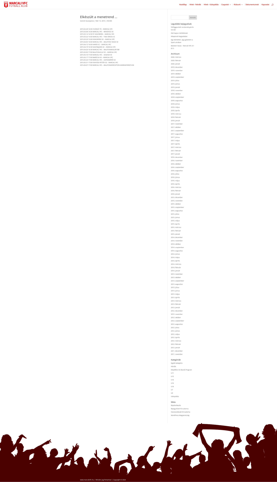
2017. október (176, 127)
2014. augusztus (177, 251)
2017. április (175, 144)
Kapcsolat (265, 5)
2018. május (175, 107)
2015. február (176, 231)
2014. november (177, 241)
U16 (172, 383)
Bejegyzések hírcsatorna (179, 409)
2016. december (177, 157)
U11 (172, 373)
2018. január (175, 121)
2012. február (176, 344)
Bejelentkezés (176, 405)
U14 (172, 380)
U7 (172, 390)
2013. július (175, 287)
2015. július (175, 214)
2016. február (176, 191)
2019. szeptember (177, 77)
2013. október (176, 277)
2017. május (175, 140)
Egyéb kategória (176, 363)
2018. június (175, 104)
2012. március (176, 341)
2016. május (175, 181)
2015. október (176, 204)
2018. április (175, 110)
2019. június (175, 84)
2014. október (176, 244)
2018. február (176, 117)
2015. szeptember (177, 207)
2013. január (175, 307)
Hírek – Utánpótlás (211, 5)
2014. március (176, 264)
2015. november (177, 201)
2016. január (175, 194)
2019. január (175, 87)
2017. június (175, 137)
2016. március (176, 187)
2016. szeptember (177, 167)
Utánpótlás (175, 396)
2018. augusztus (177, 100)
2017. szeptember (177, 131)
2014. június (175, 254)
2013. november (177, 274)
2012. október (176, 317)
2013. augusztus (177, 284)
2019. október (176, 74)
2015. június (175, 217)
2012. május (175, 334)
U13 (172, 376)
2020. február (176, 60)
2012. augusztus (177, 324)
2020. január (175, 64)
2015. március (176, 227)
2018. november (177, 90)
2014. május (175, 257)
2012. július (175, 327)
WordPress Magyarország (180, 415)
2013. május (175, 294)
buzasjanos (90, 21)
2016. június (175, 177)
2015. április (175, 224)
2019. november (177, 70)
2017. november (177, 124)
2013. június (175, 291)
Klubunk (237, 5)
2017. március (176, 147)
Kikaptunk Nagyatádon (179, 36)
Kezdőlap (183, 5)
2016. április (175, 184)
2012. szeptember (177, 321)
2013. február (176, 304)
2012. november (177, 314)
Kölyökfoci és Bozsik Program (181, 370)
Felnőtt (109, 21)
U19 (172, 386)
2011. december (177, 351)
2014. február (176, 267)
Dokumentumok (252, 5)
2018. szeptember (177, 97)
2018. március (176, 114)
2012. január (175, 348)
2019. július (175, 80)
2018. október (176, 94)
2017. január (175, 154)
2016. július (175, 174)
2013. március (176, 301)
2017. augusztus (177, 134)
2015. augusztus (177, 211)
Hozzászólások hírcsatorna (180, 412)
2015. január (175, 234)
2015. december (177, 197)
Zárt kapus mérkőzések (179, 33)
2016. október (176, 164)
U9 (172, 393)
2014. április (175, 261)
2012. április (175, 337)
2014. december (177, 237)
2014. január (175, 271)
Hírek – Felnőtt (195, 5)
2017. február (176, 151)
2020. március (176, 57)
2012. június (175, 331)
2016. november (177, 161)
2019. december (177, 67)
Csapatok (225, 5)
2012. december (177, 311)
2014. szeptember (177, 247)
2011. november (177, 354)
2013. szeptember (177, 281)
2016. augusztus (177, 171)
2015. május (175, 221)
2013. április (175, 297)
